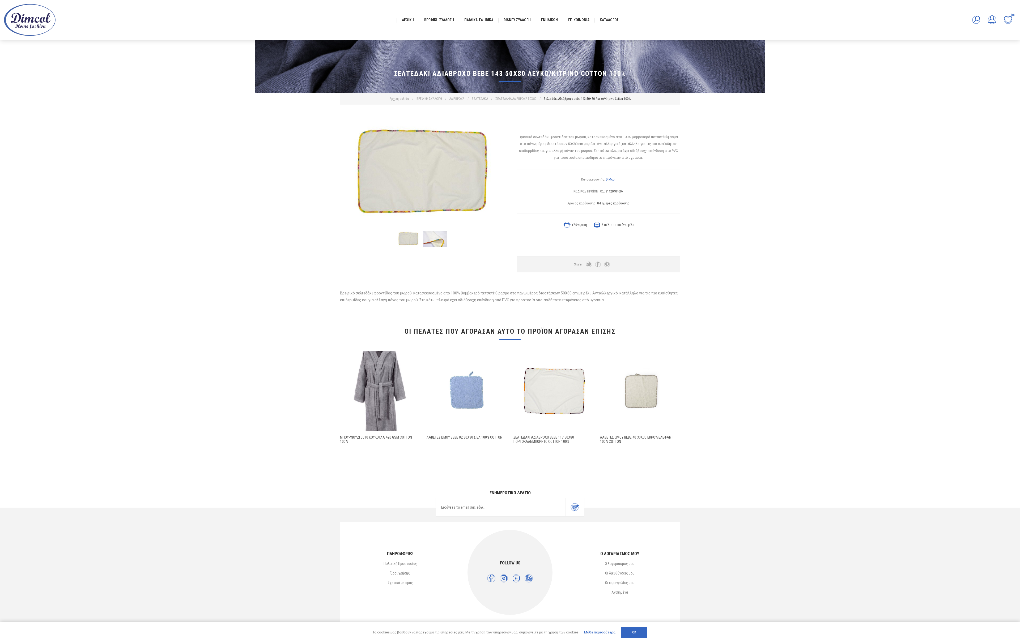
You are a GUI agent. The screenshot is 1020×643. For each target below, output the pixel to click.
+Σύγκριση (579, 225)
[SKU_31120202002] (467, 391)
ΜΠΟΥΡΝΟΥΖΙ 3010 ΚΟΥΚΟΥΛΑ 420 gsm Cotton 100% (376, 439)
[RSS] (528, 578)
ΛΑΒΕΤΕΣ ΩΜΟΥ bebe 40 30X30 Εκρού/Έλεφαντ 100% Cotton (636, 439)
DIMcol (610, 179)
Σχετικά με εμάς (400, 583)
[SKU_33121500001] (380, 391)
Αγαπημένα (619, 592)
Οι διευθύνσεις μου (620, 573)
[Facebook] (491, 578)
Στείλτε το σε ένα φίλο (618, 225)
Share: (578, 264)
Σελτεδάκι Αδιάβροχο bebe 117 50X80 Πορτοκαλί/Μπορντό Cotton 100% (543, 439)
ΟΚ (634, 632)
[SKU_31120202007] (640, 391)
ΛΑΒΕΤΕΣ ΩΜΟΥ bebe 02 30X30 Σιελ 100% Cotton (464, 437)
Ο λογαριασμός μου (620, 563)
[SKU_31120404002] (553, 391)
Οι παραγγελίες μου (620, 583)
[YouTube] (516, 578)
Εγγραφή (575, 507)
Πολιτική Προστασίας (400, 563)
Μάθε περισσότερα (599, 632)
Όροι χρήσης (400, 573)
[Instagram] (503, 578)
